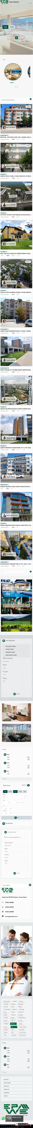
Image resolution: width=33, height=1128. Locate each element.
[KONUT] (13, 72)
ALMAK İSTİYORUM (16, 947)
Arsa (8, 771)
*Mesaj (5, 678)
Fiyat (4, 800)
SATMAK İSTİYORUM (16, 984)
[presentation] (15, 87)
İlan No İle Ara (9, 823)
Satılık (5, 27)
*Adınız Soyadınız (8, 658)
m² (3, 805)
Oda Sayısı (4, 810)
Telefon (5, 665)
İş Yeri (8, 762)
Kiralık (12, 27)
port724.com (8, 1125)
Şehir (4, 794)
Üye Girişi (22, 1127)
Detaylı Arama (24, 785)
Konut (8, 754)
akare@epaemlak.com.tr (11, 916)
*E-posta (5, 671)
